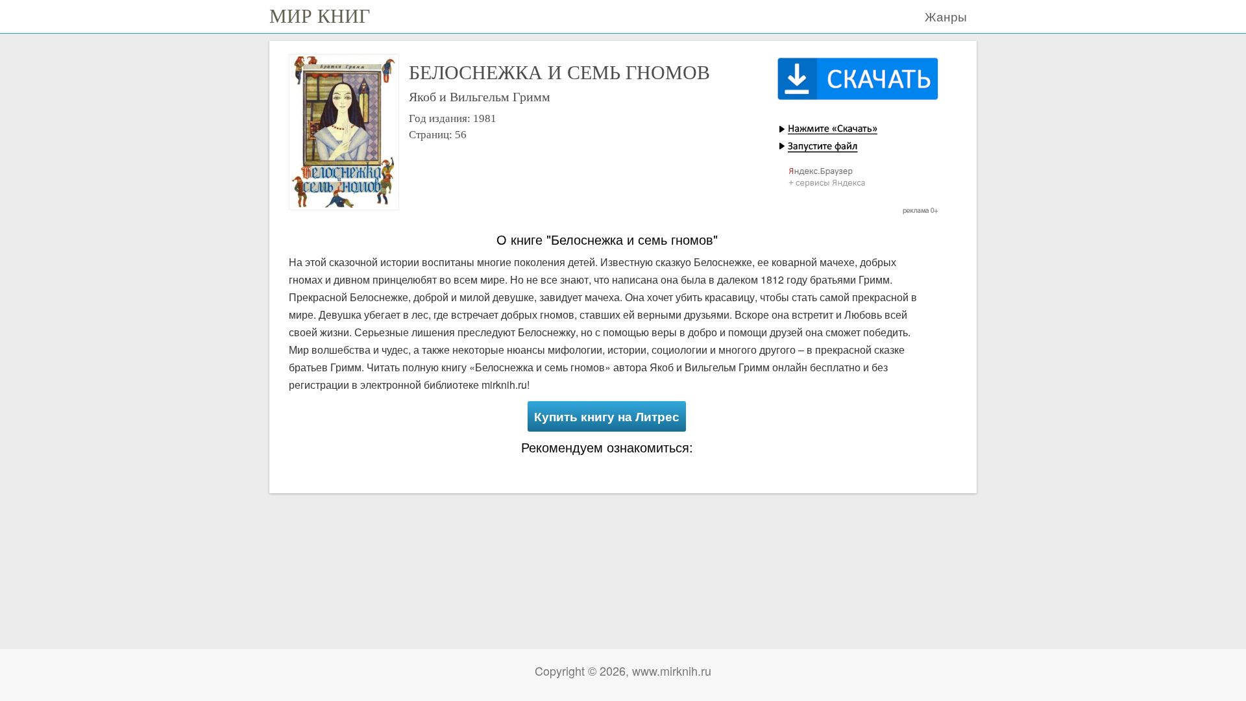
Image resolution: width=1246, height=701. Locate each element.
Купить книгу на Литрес (606, 416)
